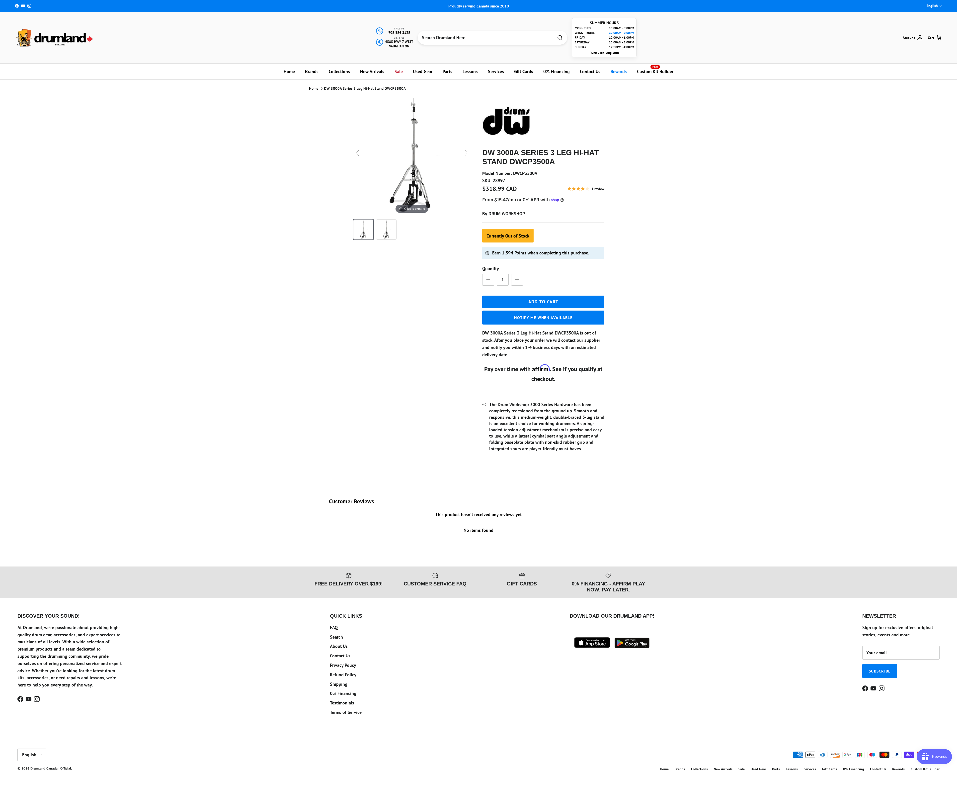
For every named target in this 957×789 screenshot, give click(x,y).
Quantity (490, 268)
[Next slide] (466, 153)
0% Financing (556, 71)
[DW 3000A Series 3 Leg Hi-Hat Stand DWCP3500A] (363, 229)
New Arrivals (372, 71)
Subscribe (880, 671)
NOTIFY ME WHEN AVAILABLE (543, 317)
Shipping (338, 684)
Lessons (470, 71)
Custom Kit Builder (655, 69)
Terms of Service (346, 712)
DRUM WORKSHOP (506, 214)
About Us (339, 646)
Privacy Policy (343, 665)
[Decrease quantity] (488, 280)
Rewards (619, 71)
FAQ (334, 627)
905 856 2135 (399, 32)
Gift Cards (523, 71)
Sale (399, 71)
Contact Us (590, 71)
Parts (447, 71)
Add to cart (543, 302)
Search (336, 637)
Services (496, 71)
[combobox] (485, 37)
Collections (339, 71)
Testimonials (342, 703)
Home (289, 71)
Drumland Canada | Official (50, 768)
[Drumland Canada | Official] (55, 38)
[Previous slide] (358, 153)
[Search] (560, 38)
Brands (312, 71)
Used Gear (422, 71)
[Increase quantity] (517, 280)
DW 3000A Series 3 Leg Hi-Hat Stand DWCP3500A (365, 88)
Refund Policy (343, 674)
